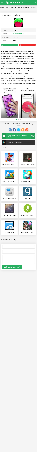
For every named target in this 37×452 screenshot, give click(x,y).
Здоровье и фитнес (18, 33)
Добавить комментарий (12, 267)
